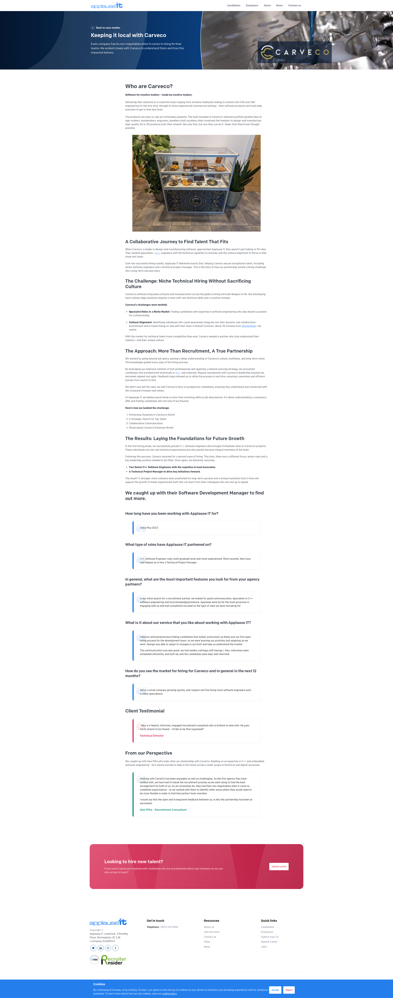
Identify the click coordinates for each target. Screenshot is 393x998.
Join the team (212, 932)
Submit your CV (270, 936)
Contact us (294, 5)
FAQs (207, 941)
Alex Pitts (152, 761)
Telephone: (153, 927)
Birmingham (249, 326)
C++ (157, 253)
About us (209, 927)
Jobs (264, 946)
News (279, 5)
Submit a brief (279, 866)
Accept (275, 990)
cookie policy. (169, 993)
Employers (267, 932)
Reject (289, 990)
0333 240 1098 (169, 927)
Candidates (267, 927)
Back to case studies (108, 27)
